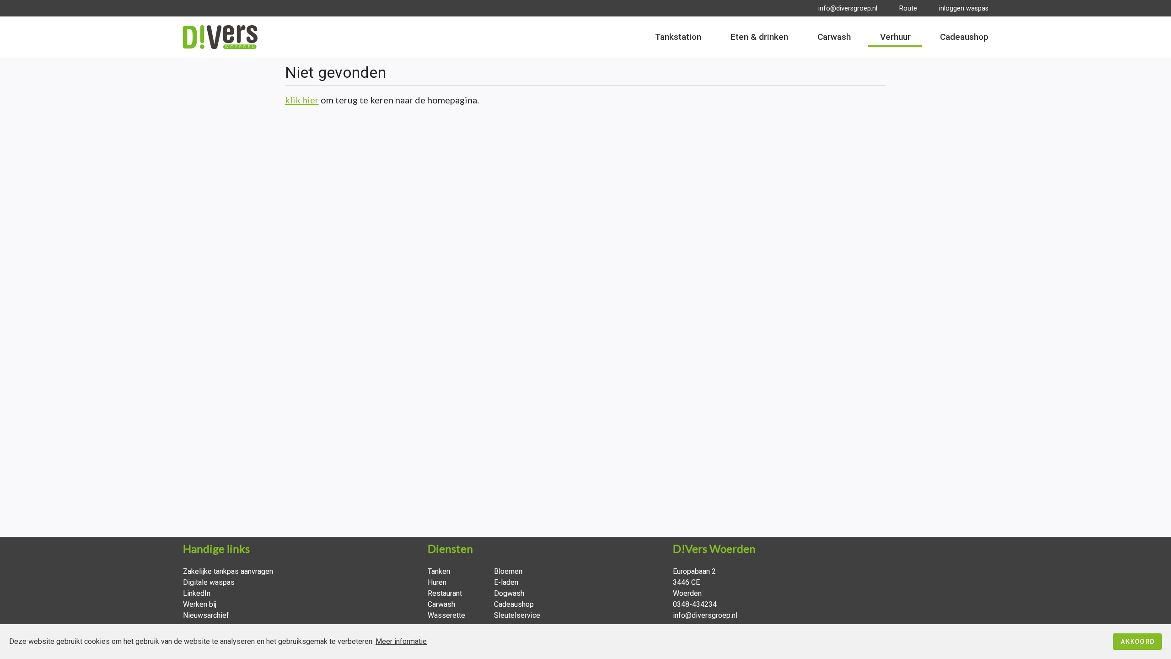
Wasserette (446, 615)
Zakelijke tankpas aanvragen (228, 571)
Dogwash (509, 593)
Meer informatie (401, 641)
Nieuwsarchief (206, 615)
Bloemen (508, 571)
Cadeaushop (514, 604)
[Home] (220, 37)
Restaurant (445, 593)
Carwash (441, 604)
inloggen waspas (963, 8)
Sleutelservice (517, 615)
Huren (437, 582)
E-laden (506, 582)
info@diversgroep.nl (847, 8)
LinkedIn (196, 593)
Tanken (439, 571)
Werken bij (199, 604)
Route (908, 8)
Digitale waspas (209, 582)
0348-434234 (695, 604)
